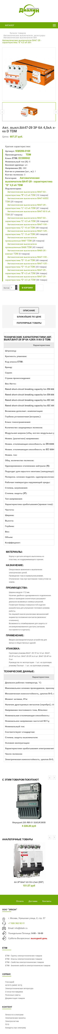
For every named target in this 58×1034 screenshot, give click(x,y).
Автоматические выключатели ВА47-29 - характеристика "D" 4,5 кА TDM (28, 181)
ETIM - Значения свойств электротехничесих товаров (27, 965)
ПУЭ (7, 1024)
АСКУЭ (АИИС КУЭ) (13, 985)
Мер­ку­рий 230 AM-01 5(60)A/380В (29, 822)
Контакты (46, 900)
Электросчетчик (12, 1021)
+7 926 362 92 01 (16, 923)
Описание (29, 310)
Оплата (19, 900)
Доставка (33, 900)
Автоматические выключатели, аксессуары (24, 35)
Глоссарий (9, 982)
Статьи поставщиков (14, 991)
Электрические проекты (15, 1018)
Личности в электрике (14, 1014)
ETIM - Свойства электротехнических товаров (24, 962)
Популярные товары (29, 322)
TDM (28, 154)
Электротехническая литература (19, 988)
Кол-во (6, 287)
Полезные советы (13, 995)
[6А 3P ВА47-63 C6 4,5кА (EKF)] (29, 860)
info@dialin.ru (21, 928)
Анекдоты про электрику (15, 1027)
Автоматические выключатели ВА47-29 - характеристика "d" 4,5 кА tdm (22, 41)
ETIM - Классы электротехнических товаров (23, 959)
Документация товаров (15, 998)
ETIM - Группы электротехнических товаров (23, 955)
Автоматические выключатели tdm (20, 37)
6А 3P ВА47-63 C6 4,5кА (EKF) (29, 882)
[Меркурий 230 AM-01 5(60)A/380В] (29, 800)
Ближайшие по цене (29, 316)
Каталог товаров (18, 33)
